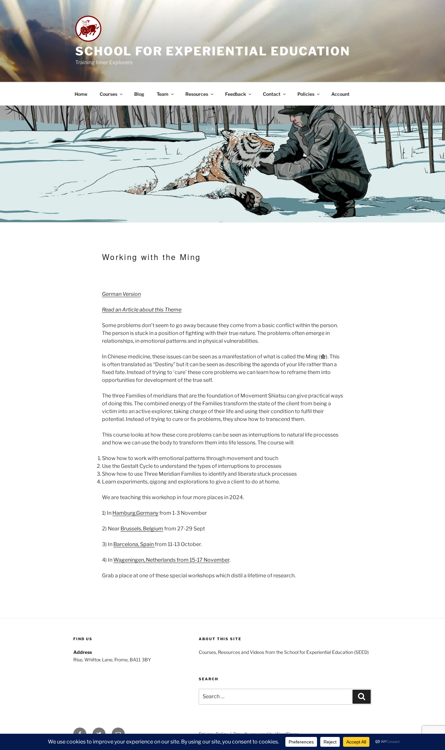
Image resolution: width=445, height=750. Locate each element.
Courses (108, 94)
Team (162, 94)
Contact (271, 94)
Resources (196, 94)
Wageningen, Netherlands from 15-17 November (171, 560)
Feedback (235, 94)
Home (81, 94)
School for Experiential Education (212, 51)
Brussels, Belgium (142, 529)
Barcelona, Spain (134, 544)
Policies (305, 94)
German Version (121, 294)
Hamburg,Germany (135, 513)
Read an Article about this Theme (141, 310)
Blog (139, 94)
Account (340, 94)
